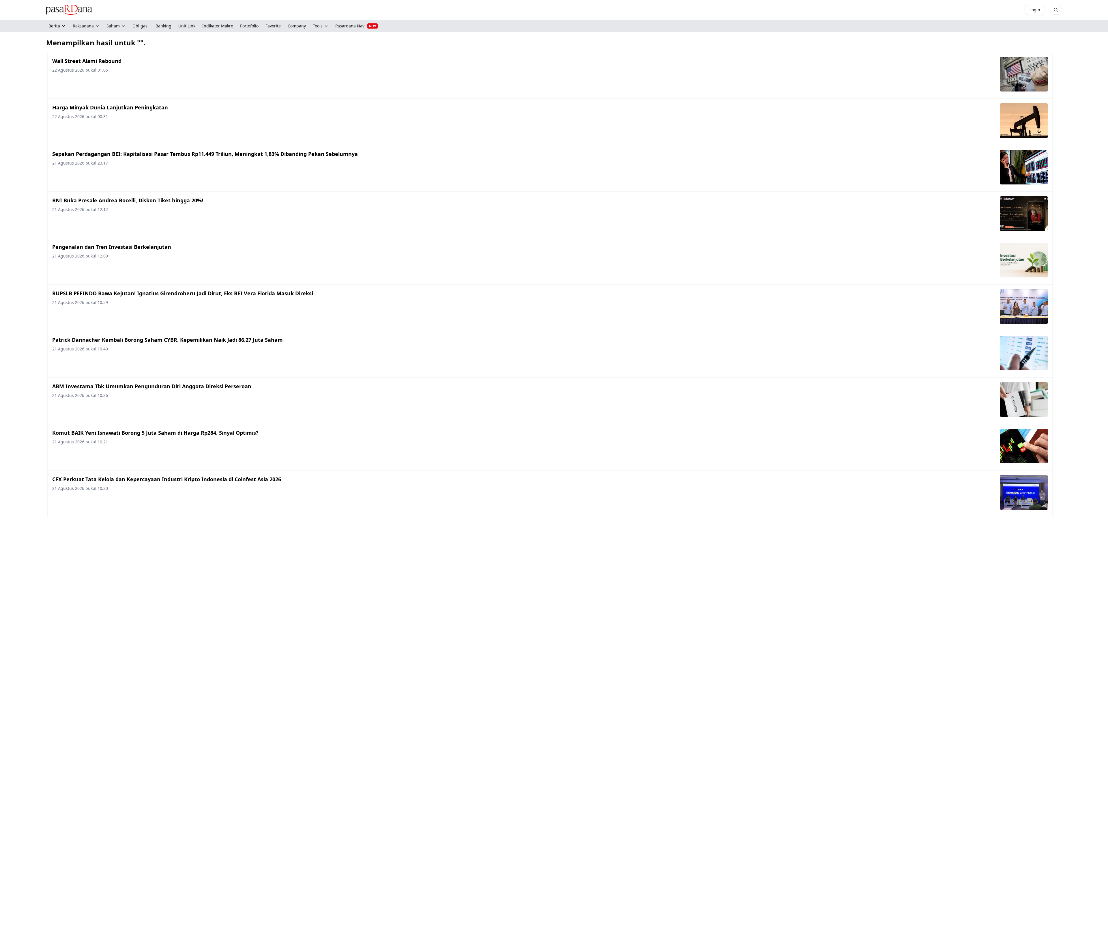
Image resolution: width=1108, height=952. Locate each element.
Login (1035, 9)
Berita (54, 26)
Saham (113, 26)
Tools (318, 26)
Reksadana (83, 26)
